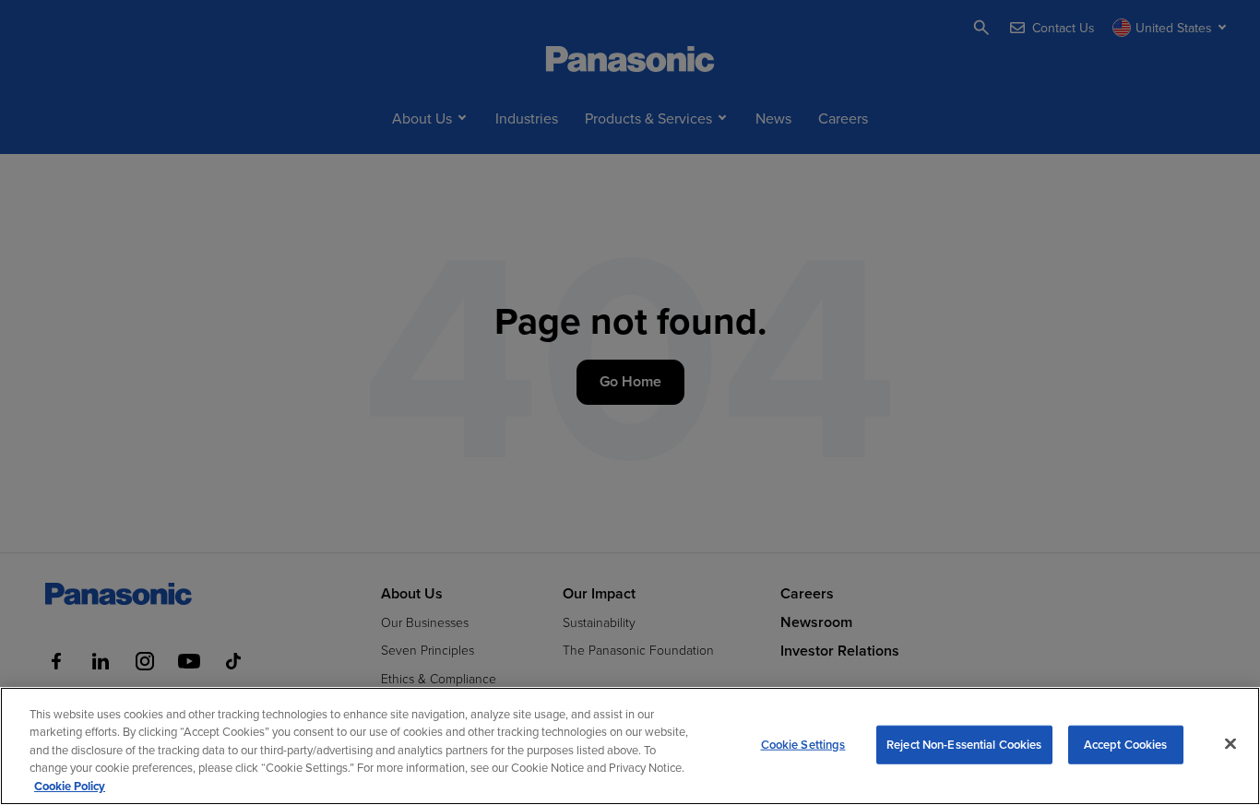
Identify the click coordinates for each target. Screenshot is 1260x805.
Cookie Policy (69, 786)
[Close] (1230, 744)
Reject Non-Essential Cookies (964, 744)
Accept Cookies (1126, 744)
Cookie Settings (803, 744)
